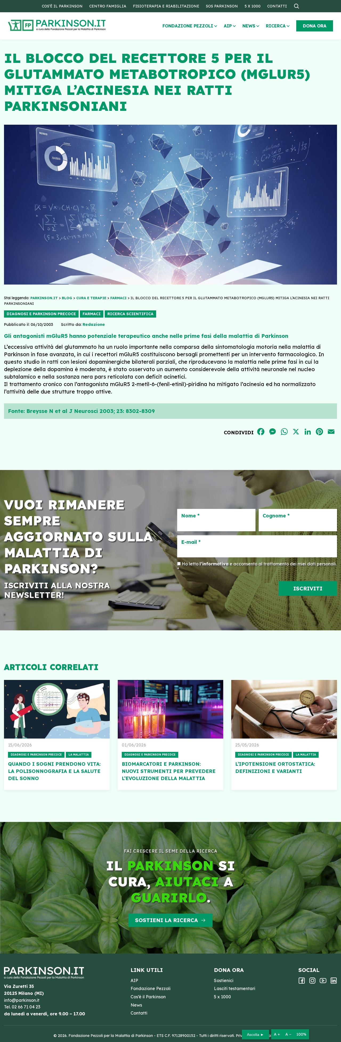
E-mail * (191, 542)
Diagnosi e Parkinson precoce (41, 313)
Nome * (190, 516)
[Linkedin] (333, 982)
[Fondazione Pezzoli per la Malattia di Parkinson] (72, 25)
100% (301, 1034)
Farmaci (92, 313)
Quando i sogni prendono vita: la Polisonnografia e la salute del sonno (54, 771)
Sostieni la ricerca (166, 920)
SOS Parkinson (222, 6)
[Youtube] (323, 982)
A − (288, 1034)
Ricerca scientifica (130, 313)
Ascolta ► (255, 1034)
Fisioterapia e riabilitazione (166, 6)
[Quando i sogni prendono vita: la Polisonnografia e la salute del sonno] (57, 709)
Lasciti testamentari (234, 988)
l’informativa (214, 563)
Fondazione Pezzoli (188, 26)
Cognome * (276, 516)
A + (277, 1034)
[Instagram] (312, 982)
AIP (228, 26)
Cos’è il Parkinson (62, 6)
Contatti (277, 6)
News (248, 26)
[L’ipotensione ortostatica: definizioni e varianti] (284, 709)
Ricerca (276, 26)
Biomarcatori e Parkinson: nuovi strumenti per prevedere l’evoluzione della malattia (169, 771)
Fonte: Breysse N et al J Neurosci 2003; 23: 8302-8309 (81, 411)
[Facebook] (301, 982)
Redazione (94, 324)
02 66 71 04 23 (26, 1006)
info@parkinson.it (21, 1000)
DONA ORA (314, 26)
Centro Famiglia (107, 6)
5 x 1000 (253, 6)
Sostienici (223, 980)
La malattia (78, 754)
